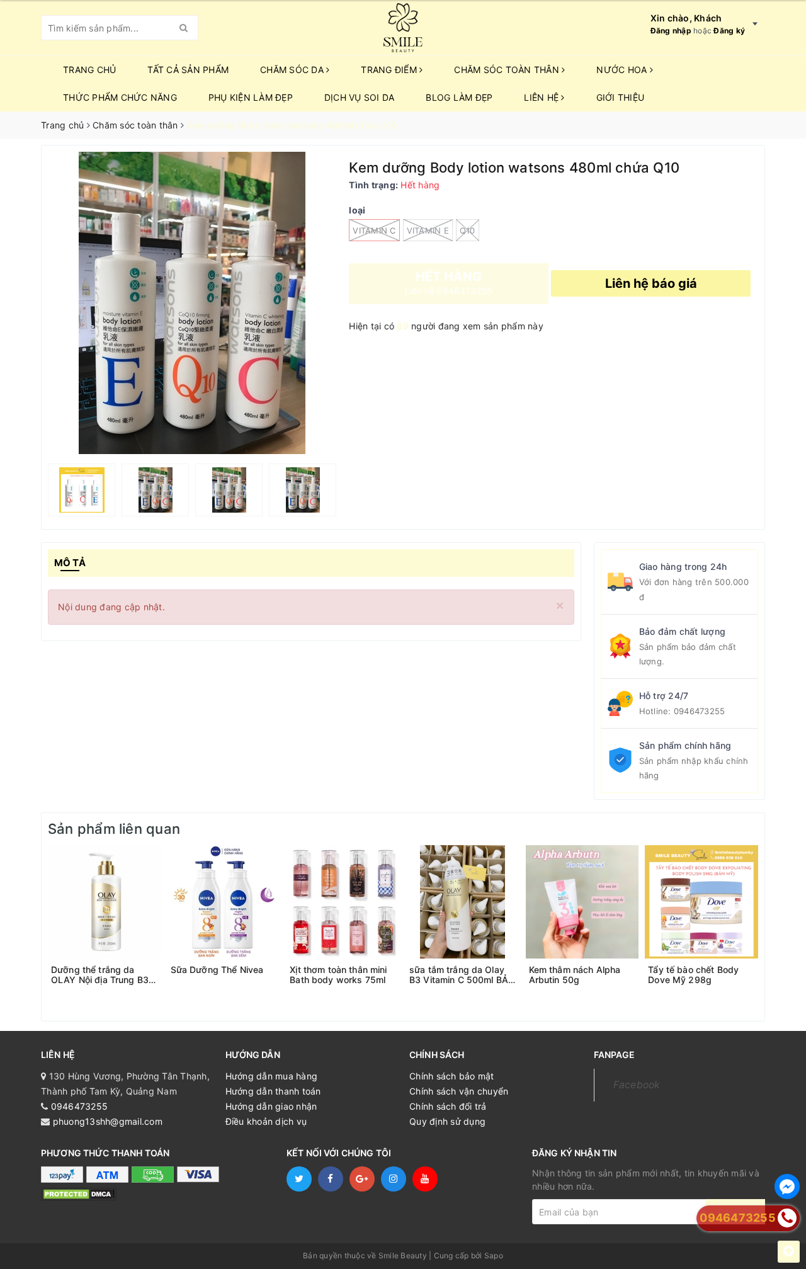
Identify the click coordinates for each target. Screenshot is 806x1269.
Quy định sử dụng (447, 1121)
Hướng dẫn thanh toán (273, 1091)
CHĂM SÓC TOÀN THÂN (508, 69)
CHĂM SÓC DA (293, 69)
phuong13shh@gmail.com (107, 1121)
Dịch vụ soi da (359, 97)
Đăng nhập (670, 30)
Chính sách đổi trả (448, 1106)
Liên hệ (542, 97)
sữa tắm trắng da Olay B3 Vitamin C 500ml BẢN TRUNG (461, 975)
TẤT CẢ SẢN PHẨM (188, 69)
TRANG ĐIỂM (390, 69)
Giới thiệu (620, 97)
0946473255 (699, 711)
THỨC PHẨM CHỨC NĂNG (120, 97)
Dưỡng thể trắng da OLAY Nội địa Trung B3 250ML (100, 975)
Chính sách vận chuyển (458, 1091)
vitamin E (428, 230)
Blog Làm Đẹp (459, 97)
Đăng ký (729, 30)
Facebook (637, 1085)
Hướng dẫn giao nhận (271, 1106)
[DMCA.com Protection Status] (78, 1193)
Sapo (493, 1255)
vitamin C (374, 230)
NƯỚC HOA (622, 69)
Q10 (467, 230)
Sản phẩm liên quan (114, 829)
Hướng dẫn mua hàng (271, 1076)
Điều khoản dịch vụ (266, 1121)
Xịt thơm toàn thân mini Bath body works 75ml (338, 975)
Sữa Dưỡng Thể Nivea (217, 970)
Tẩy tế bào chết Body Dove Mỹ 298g (693, 975)
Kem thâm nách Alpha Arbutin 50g (575, 975)
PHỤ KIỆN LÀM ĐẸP (250, 97)
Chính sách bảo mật (451, 1076)
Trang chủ (89, 69)
